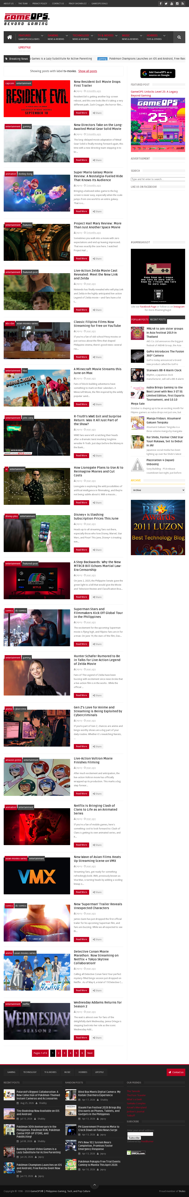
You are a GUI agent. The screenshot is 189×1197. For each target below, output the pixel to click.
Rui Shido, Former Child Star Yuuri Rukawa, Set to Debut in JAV (165, 441)
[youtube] (171, 3)
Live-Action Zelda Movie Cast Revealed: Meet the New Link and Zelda (96, 274)
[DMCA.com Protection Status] (136, 1154)
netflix (26, 1004)
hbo (25, 370)
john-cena (28, 417)
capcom (10, 83)
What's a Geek (134, 1099)
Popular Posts (139, 319)
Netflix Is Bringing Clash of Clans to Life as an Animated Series (95, 809)
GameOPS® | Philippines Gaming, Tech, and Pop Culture (60, 1191)
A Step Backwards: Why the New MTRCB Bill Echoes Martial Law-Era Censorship (97, 566)
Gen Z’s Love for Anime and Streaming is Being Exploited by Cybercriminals (98, 711)
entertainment (23, 83)
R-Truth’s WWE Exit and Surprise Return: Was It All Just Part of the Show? (97, 420)
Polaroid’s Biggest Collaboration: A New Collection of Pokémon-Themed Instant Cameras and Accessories (38, 1095)
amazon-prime (13, 760)
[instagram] (177, 3)
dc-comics (20, 610)
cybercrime (20, 709)
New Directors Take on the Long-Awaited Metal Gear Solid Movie (98, 127)
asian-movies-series (27, 323)
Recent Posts (158, 319)
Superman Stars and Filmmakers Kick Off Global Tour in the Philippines (98, 613)
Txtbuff (131, 1115)
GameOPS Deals (99, 3)
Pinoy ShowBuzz (78, 3)
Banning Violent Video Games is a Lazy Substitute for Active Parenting (39, 1151)
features (27, 225)
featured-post (174, 58)
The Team (23, 3)
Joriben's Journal (135, 1111)
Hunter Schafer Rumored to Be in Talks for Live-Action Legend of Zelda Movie (97, 660)
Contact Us (58, 3)
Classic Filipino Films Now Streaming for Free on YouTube (97, 324)
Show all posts (87, 71)
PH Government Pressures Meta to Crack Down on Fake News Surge (98, 1128)
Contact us (177, 1072)
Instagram (179, 306)
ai (6, 469)
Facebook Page (148, 306)
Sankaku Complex (136, 1103)
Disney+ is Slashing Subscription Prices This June (96, 516)
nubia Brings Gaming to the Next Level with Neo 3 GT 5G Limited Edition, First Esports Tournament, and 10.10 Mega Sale (157, 395)
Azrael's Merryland (137, 1107)
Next (89, 1053)
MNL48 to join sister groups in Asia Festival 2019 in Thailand (165, 332)
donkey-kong (25, 173)
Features (28, 37)
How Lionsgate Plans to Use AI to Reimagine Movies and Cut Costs (98, 471)
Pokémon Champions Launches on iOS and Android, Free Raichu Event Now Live (111, 58)
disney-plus (12, 516)
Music (130, 37)
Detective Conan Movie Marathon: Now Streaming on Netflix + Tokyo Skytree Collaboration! (96, 957)
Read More (81, 113)
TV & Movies (106, 37)
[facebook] (160, 3)
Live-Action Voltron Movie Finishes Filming (93, 760)
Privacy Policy (39, 3)
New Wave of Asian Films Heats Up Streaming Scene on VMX (97, 859)
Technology (81, 37)
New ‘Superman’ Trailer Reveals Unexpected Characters (98, 906)
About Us (8, 3)
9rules (182, 1191)
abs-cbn (10, 323)
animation (11, 173)
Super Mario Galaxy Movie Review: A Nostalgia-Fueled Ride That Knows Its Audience (98, 176)
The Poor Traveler (136, 1095)
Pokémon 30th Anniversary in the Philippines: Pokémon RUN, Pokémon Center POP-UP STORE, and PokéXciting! (38, 1131)
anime (9, 709)
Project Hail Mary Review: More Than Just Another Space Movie (97, 225)
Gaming (56, 37)
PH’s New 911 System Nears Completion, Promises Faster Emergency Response (95, 1146)
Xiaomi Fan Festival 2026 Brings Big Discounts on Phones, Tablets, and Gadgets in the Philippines (99, 1111)
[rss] (182, 3)
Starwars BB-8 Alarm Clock (164, 370)
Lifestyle (24, 49)
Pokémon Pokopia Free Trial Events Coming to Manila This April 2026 (99, 1163)
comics (9, 610)
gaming (54, 58)
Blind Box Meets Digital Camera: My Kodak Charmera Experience (99, 1093)
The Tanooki (133, 1091)
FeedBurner (147, 1141)
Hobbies (154, 37)
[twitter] (166, 3)
